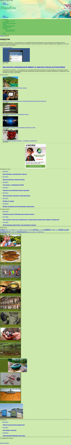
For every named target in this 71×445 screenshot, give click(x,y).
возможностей (26, 229)
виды (21, 230)
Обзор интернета (10, 31)
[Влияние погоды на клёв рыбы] (10, 358)
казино (47, 229)
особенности (5, 232)
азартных (13, 230)
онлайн (66, 230)
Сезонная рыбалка (9, 26)
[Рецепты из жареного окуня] (10, 264)
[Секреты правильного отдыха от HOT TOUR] (10, 248)
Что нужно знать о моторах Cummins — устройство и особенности (20, 140)
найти (56, 229)
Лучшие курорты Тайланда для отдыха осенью (15, 87)
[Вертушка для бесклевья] (10, 280)
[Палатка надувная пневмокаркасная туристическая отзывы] (11, 418)
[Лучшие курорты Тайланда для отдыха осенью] (10, 86)
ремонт (34, 231)
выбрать (36, 230)
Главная (2, 35)
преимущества (21, 232)
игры (42, 230)
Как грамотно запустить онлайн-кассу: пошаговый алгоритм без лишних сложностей (24, 101)
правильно (13, 231)
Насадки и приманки (9, 23)
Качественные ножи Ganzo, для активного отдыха (15, 114)
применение (29, 231)
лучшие (53, 230)
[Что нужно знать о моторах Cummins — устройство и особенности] (10, 139)
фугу (43, 231)
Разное (5, 28)
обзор (61, 229)
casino (2, 230)
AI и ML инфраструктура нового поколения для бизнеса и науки (19, 127)
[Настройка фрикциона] (10, 342)
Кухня (5, 24)
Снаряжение (7, 27)
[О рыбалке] (8, 13)
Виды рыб (6, 22)
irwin (9, 229)
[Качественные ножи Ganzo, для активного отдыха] (10, 113)
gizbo (6, 230)
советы (40, 232)
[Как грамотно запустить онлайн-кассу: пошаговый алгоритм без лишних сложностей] (10, 99)
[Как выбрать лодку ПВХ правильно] (13, 371)
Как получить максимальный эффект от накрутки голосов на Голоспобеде (34, 67)
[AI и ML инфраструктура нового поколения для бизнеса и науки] (10, 126)
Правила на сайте (10, 20)
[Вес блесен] (10, 387)
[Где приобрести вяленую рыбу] (10, 311)
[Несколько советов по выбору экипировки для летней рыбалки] (10, 326)
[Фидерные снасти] (10, 403)
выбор (30, 229)
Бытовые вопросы (10, 29)
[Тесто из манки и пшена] (10, 295)
